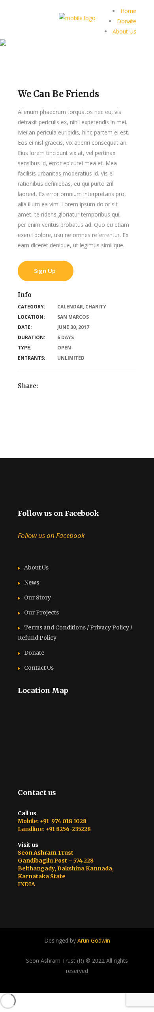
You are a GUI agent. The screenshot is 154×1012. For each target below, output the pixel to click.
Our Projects (41, 612)
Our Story (37, 597)
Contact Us (39, 667)
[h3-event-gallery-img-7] (4, 432)
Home (128, 11)
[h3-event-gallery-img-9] (4, 452)
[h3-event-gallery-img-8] (4, 442)
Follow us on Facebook (58, 513)
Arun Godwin (93, 940)
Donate (126, 21)
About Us (124, 31)
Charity (95, 306)
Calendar (70, 306)
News (31, 582)
